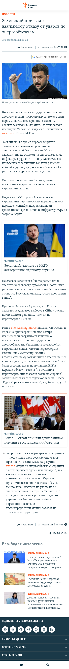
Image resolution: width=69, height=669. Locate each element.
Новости (8, 14)
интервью (9, 133)
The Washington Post (24, 327)
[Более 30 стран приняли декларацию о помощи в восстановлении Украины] (34, 413)
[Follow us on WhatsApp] (36, 629)
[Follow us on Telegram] (28, 629)
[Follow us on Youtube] (5, 629)
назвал (11, 466)
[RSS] (52, 629)
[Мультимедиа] (21, 665)
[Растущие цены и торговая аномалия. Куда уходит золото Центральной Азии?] (14, 579)
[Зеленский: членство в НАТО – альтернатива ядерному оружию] (34, 240)
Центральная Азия (38, 553)
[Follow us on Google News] (44, 629)
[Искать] (48, 665)
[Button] (25, 47)
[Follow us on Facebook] (21, 629)
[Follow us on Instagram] (13, 629)
